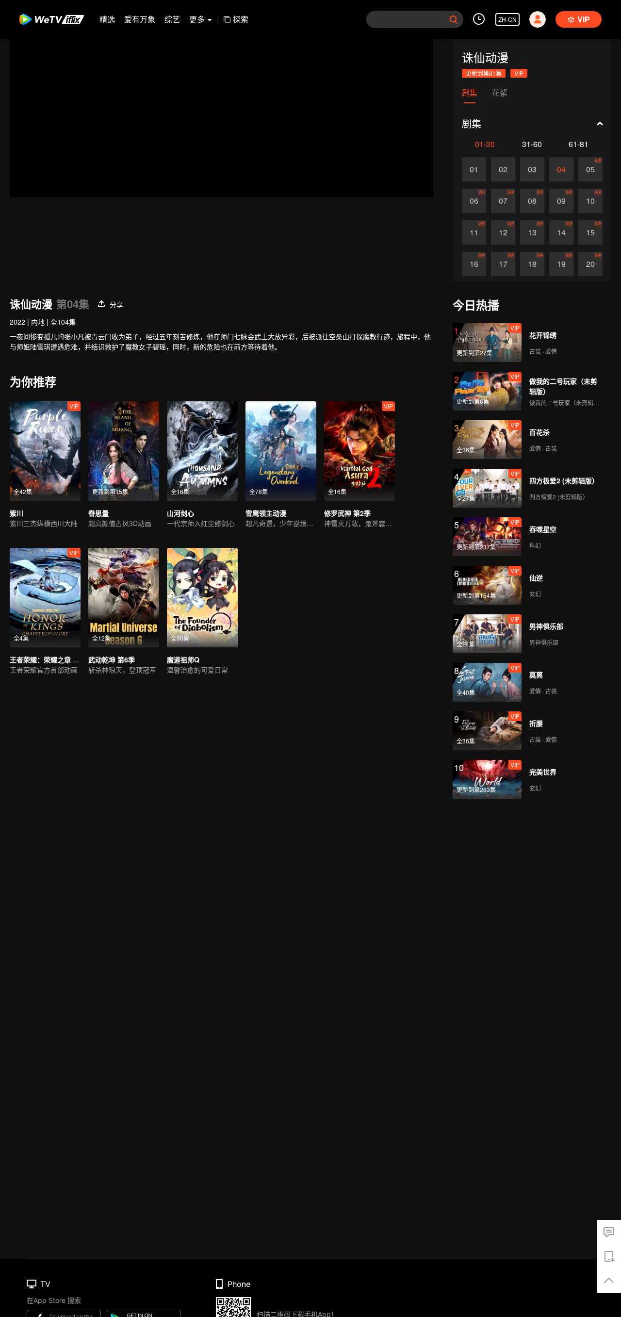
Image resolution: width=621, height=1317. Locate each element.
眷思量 (98, 513)
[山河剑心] (202, 451)
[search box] (453, 19)
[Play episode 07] (503, 201)
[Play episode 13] (532, 232)
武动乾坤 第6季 (111, 659)
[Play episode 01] (474, 169)
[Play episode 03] (532, 169)
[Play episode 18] (532, 264)
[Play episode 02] (503, 169)
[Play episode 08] (532, 201)
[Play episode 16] (474, 264)
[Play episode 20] (590, 264)
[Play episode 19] (561, 264)
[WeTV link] (52, 19)
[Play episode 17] (503, 264)
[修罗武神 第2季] (359, 451)
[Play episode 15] (590, 232)
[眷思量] (123, 451)
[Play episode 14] (561, 232)
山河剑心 (180, 513)
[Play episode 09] (561, 201)
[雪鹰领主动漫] (280, 451)
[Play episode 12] (503, 232)
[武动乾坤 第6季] (123, 597)
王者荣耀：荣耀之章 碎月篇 (51, 659)
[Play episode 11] (474, 232)
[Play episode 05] (590, 169)
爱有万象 (139, 19)
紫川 (16, 513)
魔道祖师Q (183, 659)
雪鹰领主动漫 (265, 513)
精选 (107, 19)
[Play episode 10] (590, 201)
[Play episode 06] (474, 201)
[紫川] (45, 451)
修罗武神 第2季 (347, 513)
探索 (240, 19)
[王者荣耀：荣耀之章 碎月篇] (45, 597)
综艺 (172, 19)
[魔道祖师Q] (202, 597)
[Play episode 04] (561, 169)
